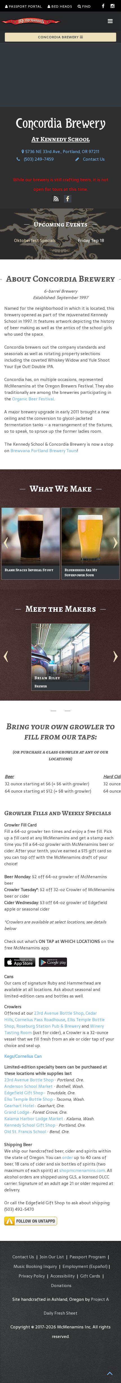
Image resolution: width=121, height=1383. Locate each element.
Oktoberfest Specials (35, 240)
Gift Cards (90, 1275)
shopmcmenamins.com (82, 1170)
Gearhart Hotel (19, 1105)
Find (86, 6)
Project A (100, 1299)
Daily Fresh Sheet (60, 1313)
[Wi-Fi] (56, 199)
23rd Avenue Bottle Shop (59, 1013)
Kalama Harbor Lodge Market (34, 1118)
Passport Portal (25, 6)
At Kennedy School (61, 139)
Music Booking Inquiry (35, 1266)
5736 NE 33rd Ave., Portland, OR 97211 (61, 151)
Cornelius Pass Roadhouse (40, 1019)
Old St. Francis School (25, 1131)
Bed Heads (61, 6)
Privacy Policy (32, 1275)
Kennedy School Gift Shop (29, 1125)
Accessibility (62, 1275)
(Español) (98, 1266)
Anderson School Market (28, 1086)
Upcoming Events (61, 224)
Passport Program (88, 1256)
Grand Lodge (16, 1112)
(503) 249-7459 (38, 159)
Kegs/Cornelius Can (23, 1056)
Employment (75, 1266)
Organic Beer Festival (33, 398)
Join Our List (52, 1256)
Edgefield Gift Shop (23, 1092)
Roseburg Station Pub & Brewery (48, 1026)
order (67, 1157)
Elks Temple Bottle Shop (28, 1099)
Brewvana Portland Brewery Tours (43, 450)
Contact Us (93, 159)
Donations (61, 1285)
